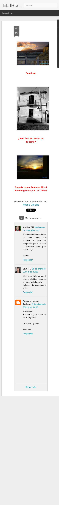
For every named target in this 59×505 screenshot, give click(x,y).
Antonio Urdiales (31, 204)
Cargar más (30, 386)
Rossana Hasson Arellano (31, 303)
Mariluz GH (28, 227)
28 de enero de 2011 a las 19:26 (34, 270)
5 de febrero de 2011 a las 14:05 (34, 306)
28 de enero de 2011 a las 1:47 (34, 229)
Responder (28, 259)
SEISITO (27, 268)
